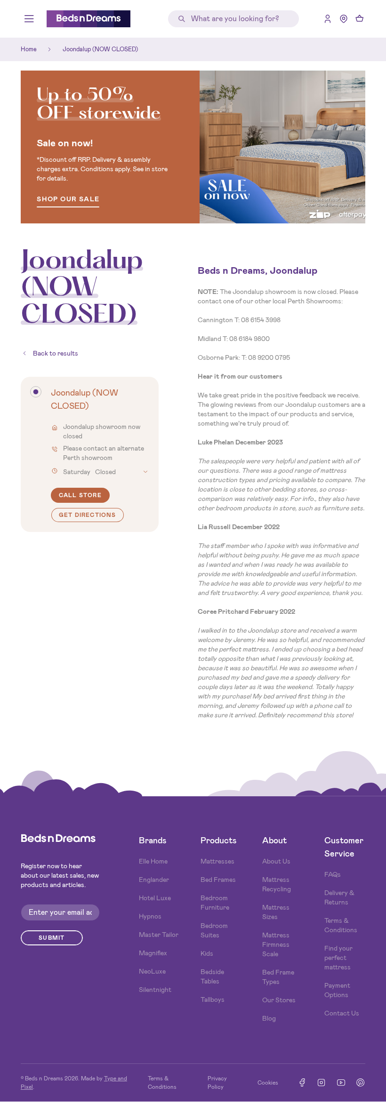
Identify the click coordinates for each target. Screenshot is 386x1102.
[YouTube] (341, 1082)
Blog (269, 1018)
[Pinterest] (360, 1082)
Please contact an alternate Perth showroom (103, 453)
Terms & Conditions (340, 925)
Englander (154, 879)
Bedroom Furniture (215, 903)
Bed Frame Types (278, 977)
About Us (276, 861)
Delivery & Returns (339, 897)
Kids (207, 953)
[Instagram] (321, 1082)
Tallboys (213, 999)
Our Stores (279, 1000)
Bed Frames (218, 879)
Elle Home (153, 861)
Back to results (55, 353)
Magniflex (153, 953)
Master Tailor (158, 934)
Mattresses (217, 861)
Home (29, 49)
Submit (51, 938)
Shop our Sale (68, 199)
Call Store (80, 495)
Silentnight (155, 989)
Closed (89, 472)
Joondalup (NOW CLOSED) (100, 49)
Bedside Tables (212, 976)
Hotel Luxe (155, 898)
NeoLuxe (152, 971)
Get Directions (87, 515)
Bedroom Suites (214, 930)
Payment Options (337, 990)
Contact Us (341, 1013)
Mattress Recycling (276, 884)
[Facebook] (302, 1082)
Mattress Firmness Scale (276, 944)
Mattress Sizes (276, 912)
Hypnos (150, 916)
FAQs (332, 874)
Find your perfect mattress (338, 957)
